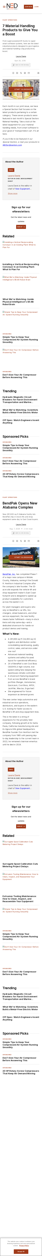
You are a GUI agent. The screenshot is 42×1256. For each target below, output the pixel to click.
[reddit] (25, 73)
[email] (29, 73)
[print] (38, 73)
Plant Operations (10, 20)
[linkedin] (17, 73)
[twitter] (21, 73)
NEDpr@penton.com (12, 145)
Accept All (21, 1251)
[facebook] (13, 73)
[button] (4, 6)
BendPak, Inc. (9, 574)
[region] (21, 1247)
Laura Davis (21, 56)
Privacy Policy (24, 1245)
